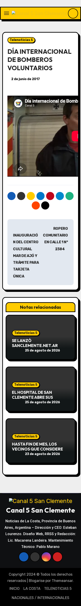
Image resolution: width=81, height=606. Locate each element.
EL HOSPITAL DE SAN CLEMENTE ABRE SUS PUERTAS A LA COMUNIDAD (38, 397)
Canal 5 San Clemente (40, 510)
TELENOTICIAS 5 (58, 588)
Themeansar (62, 581)
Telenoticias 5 (21, 40)
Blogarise (37, 581)
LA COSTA (31, 588)
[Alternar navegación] (6, 13)
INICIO (14, 588)
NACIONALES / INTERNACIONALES (40, 598)
